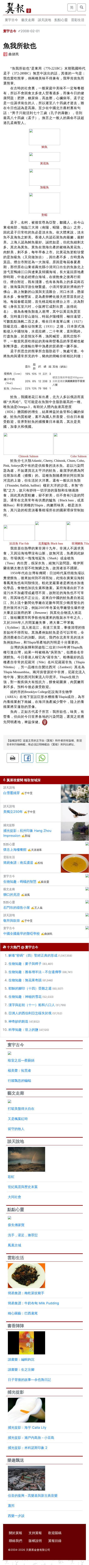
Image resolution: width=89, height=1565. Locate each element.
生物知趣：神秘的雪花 (25, 997)
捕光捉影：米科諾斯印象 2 (27, 1448)
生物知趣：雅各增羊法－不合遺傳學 (34, 972)
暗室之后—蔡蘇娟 (21, 1060)
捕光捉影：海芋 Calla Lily (27, 1427)
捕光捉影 (15, 1392)
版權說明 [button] (35, 1541)
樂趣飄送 (15, 1460)
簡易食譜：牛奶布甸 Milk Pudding (33, 1303)
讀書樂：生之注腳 (21, 1369)
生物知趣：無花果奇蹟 (25, 980)
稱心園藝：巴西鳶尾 (23, 1313)
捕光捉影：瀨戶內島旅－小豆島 (31, 1437)
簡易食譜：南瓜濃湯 (18, 862)
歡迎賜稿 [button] (54, 1533)
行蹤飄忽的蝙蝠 (19, 1080)
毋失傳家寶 (16, 1225)
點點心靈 (61, 20)
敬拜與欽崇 (11, 920)
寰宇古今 (11, 20)
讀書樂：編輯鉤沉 (21, 1359)
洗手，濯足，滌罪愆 (23, 1235)
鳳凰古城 (14, 1245)
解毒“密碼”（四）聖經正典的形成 (32, 955)
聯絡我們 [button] (15, 1541)
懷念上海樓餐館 (14, 849)
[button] (13, 758)
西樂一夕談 (16, 1516)
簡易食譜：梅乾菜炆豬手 (26, 1293)
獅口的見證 (11, 894)
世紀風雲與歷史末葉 (23, 1187)
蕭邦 (11, 1506)
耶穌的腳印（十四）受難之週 (30, 988)
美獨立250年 (13, 812)
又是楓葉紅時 (18, 1119)
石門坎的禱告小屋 (16, 907)
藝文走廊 (28, 20)
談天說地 (44, 20)
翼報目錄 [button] (54, 1541)
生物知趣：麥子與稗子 (25, 964)
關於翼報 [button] (15, 1533)
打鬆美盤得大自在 (21, 1109)
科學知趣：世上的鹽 (23, 1030)
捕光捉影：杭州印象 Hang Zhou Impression (27, 833)
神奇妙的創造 (18, 1021)
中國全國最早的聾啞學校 (21, 933)
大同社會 (14, 1197)
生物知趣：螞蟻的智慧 (19, 881)
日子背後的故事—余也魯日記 (29, 1380)
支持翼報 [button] (35, 1533)
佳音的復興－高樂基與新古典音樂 (33, 1495)
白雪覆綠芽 (11, 793)
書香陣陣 (15, 1325)
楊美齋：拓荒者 (19, 1070)
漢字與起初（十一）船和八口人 (31, 1005)
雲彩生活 (77, 20)
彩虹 (11, 1177)
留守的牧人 (16, 1129)
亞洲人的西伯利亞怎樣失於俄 (30, 1013)
